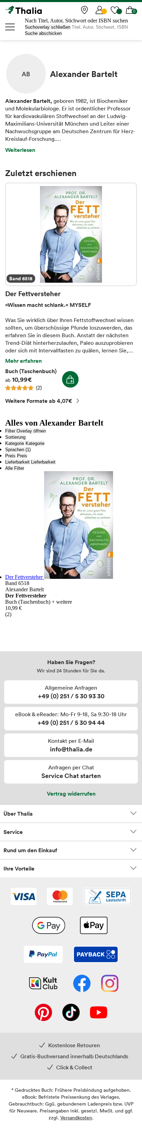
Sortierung (15, 437)
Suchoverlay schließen (47, 27)
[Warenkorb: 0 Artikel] (130, 10)
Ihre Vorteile (18, 868)
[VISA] (24, 897)
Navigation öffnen (10, 27)
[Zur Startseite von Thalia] (39, 10)
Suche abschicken (43, 33)
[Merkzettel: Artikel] (115, 10)
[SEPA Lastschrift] (107, 897)
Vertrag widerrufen (71, 793)
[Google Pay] (48, 926)
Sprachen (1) (18, 449)
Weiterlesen (20, 150)
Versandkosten (76, 1117)
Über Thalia (18, 813)
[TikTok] (71, 1013)
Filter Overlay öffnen (25, 431)
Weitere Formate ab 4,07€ (38, 401)
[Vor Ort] (84, 10)
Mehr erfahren (23, 360)
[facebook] (82, 984)
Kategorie (14, 443)
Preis (10, 455)
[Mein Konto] (99, 10)
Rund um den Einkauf (30, 850)
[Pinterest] (43, 1013)
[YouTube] (98, 1013)
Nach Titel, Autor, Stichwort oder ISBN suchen (76, 20)
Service (13, 832)
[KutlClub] (43, 984)
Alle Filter (14, 468)
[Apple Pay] (93, 926)
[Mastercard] (60, 897)
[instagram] (110, 984)
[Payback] (96, 955)
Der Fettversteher (71, 234)
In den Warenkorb (70, 379)
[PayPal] (43, 955)
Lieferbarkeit (17, 462)
